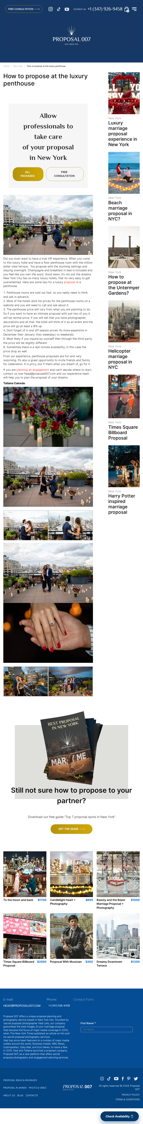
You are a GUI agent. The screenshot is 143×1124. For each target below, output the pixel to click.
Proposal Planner (15, 1087)
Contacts (32, 1095)
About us (9, 1095)
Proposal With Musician (66, 961)
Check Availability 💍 (120, 1116)
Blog (20, 1095)
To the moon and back (18, 900)
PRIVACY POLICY (131, 1094)
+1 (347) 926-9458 (105, 9)
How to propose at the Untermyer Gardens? (124, 285)
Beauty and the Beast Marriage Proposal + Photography (111, 903)
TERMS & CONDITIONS (127, 1099)
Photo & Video (37, 1087)
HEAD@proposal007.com (21, 1005)
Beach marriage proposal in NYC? (120, 211)
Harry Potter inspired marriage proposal (121, 504)
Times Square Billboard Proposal (123, 432)
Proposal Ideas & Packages (20, 1080)
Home (6, 66)
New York (18, 66)
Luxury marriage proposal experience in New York (122, 133)
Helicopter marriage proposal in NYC (120, 359)
